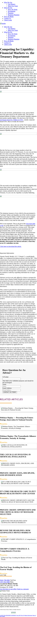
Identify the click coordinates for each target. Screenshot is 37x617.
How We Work (12, 9)
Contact (3, 616)
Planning (10, 13)
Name (4, 384)
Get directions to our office (8, 589)
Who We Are (8, 2)
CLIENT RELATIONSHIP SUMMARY (8, 615)
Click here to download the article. (10, 246)
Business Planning (13, 15)
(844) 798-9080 (5, 580)
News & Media (9, 16)
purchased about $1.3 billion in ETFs (11, 120)
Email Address (7, 388)
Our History (11, 4)
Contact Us (7, 18)
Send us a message (23, 589)
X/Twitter (5, 377)
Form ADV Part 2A (20, 615)
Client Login (8, 20)
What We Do (8, 8)
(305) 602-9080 (5, 582)
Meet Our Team (13, 6)
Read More (4, 423)
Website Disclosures (28, 615)
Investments (11, 11)
